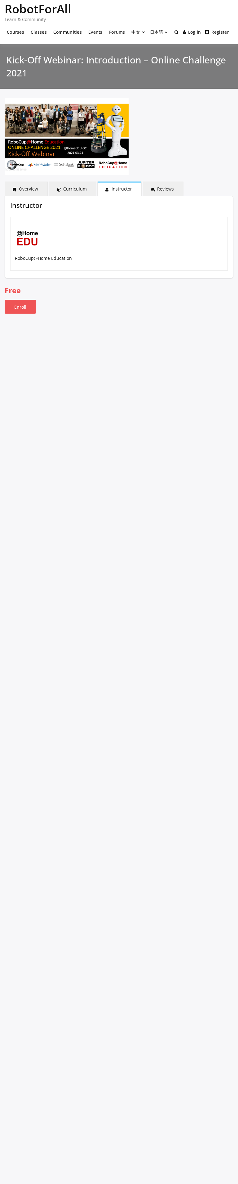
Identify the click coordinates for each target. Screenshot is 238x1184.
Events (95, 32)
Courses (15, 32)
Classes (39, 32)
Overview (28, 189)
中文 (135, 32)
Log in (194, 32)
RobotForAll (38, 9)
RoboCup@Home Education (43, 258)
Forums (117, 32)
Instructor (122, 189)
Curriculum (75, 189)
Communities (67, 32)
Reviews (165, 189)
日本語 (156, 32)
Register (220, 32)
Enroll (20, 307)
